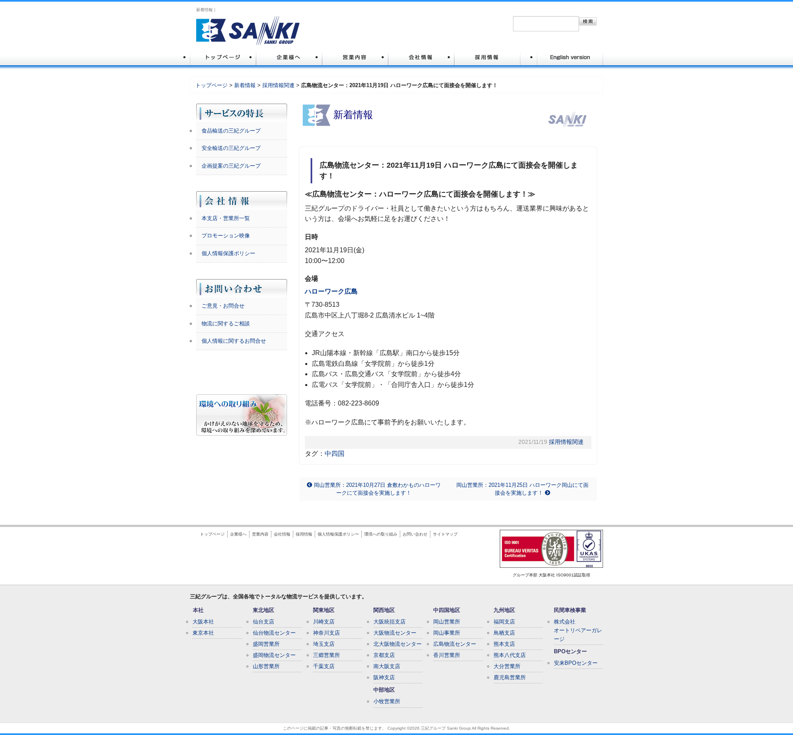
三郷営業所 (326, 655)
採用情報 (304, 534)
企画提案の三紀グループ (231, 166)
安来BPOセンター (576, 663)
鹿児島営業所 (510, 677)
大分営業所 (507, 666)
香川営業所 (446, 655)
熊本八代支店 (510, 655)
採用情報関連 (278, 85)
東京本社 (203, 633)
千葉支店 (324, 666)
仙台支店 (263, 622)
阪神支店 (384, 677)
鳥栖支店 (504, 633)
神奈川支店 (326, 633)
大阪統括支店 (389, 622)
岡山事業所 (446, 633)
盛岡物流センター (274, 655)
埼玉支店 (324, 644)
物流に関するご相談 (226, 323)
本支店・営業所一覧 (226, 218)
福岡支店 (504, 622)
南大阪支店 (386, 666)
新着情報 (245, 85)
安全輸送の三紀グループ (231, 148)
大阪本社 (203, 622)
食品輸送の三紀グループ (231, 131)
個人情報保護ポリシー (228, 253)
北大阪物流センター (397, 644)
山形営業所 (266, 666)
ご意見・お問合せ (223, 306)
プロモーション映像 (226, 235)
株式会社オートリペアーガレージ (578, 630)
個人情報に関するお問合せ (234, 341)
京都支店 (384, 655)
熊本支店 (504, 644)
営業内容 (260, 534)
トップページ (211, 85)
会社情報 (282, 534)
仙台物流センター (274, 633)
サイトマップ (445, 534)
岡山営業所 (446, 622)
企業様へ (238, 534)
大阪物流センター (394, 633)
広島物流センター (454, 644)
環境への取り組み (380, 534)
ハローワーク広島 (331, 291)
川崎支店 (324, 622)
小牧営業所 (386, 701)
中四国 (334, 453)
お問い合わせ (415, 534)
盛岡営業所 (266, 644)
